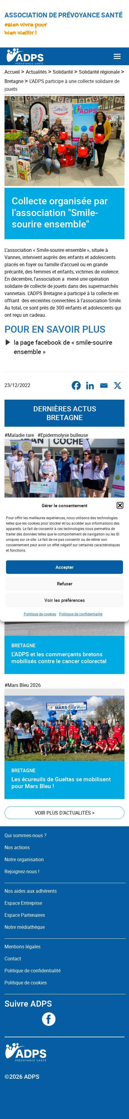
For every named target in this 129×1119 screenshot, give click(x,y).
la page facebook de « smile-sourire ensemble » (63, 347)
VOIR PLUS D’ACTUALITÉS (64, 813)
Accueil (12, 72)
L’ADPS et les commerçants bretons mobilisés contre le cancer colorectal (58, 657)
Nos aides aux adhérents (30, 891)
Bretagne (13, 81)
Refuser (64, 584)
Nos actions (17, 847)
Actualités (36, 72)
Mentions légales (22, 946)
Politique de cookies (40, 613)
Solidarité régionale (99, 72)
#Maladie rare (19, 435)
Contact (12, 958)
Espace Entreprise (23, 903)
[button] (120, 505)
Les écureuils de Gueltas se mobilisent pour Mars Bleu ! (61, 782)
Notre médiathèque (25, 927)
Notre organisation (24, 859)
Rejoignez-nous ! (21, 871)
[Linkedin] (90, 385)
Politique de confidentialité (80, 613)
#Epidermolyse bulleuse (63, 435)
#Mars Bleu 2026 (22, 685)
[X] (117, 385)
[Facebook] (76, 385)
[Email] (104, 385)
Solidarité (63, 72)
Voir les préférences (64, 600)
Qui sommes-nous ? (25, 835)
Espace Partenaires (24, 915)
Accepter (65, 567)
